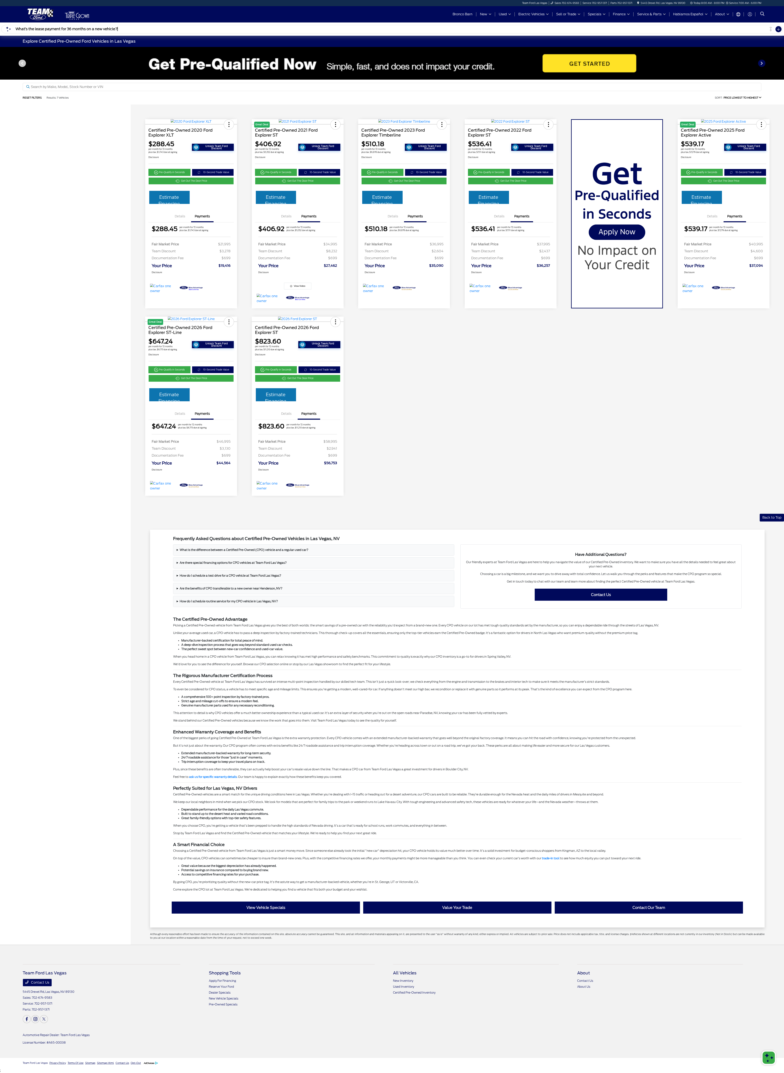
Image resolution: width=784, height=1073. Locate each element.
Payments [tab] (202, 216)
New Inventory (403, 980)
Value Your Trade (457, 907)
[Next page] (762, 63)
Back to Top (771, 517)
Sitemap (90, 1062)
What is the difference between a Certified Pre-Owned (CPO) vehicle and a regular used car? (244, 550)
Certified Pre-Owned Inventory (414, 992)
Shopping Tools (225, 973)
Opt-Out (136, 1062)
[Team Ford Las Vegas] (40, 14)
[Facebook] (27, 1019)
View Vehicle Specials (265, 907)
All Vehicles (404, 973)
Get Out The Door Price (194, 180)
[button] (229, 124)
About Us (583, 986)
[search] (762, 14)
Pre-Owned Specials (223, 1004)
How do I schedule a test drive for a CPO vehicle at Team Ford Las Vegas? (230, 575)
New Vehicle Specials (223, 998)
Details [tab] (180, 216)
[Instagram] (35, 1019)
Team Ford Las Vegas (35, 1062)
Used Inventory (403, 986)
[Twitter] (44, 1019)
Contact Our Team (649, 907)
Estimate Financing (169, 199)
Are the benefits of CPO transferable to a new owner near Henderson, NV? (231, 588)
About (583, 973)
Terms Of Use (76, 1062)
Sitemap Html (105, 1062)
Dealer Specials (220, 992)
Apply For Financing (222, 980)
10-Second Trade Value (216, 172)
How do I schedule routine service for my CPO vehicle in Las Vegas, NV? (229, 601)
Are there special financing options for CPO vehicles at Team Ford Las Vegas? (233, 562)
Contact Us (601, 595)
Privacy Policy (57, 1062)
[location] (638, 2)
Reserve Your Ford (221, 986)
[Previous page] (21, 63)
